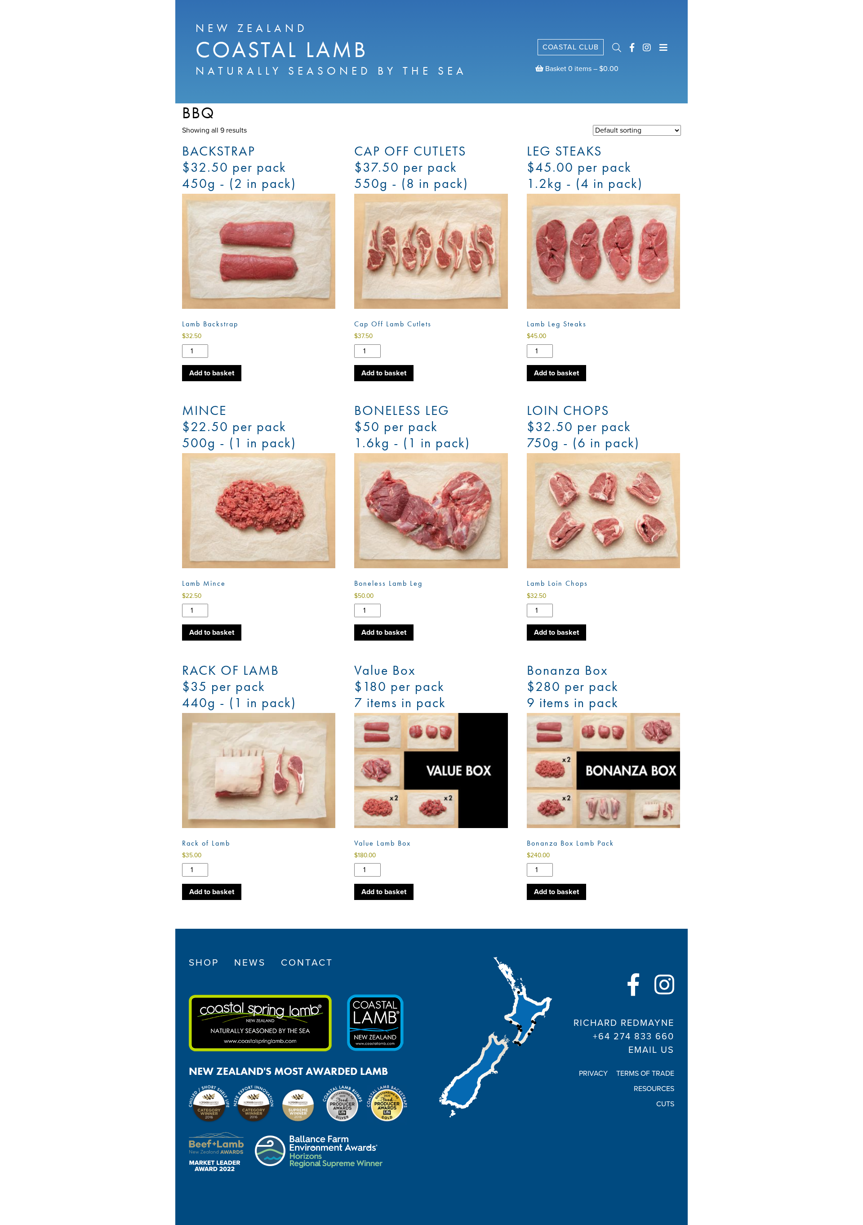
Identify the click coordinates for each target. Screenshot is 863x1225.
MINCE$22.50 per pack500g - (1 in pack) (239, 426)
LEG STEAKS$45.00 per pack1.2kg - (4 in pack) (585, 167)
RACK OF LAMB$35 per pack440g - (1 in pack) (239, 686)
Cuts (665, 1104)
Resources (654, 1088)
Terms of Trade (645, 1073)
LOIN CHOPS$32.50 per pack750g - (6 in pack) (583, 426)
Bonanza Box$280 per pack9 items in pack (572, 686)
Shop (204, 962)
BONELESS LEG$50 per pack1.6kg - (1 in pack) (412, 426)
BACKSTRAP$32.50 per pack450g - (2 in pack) (239, 167)
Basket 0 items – (580, 68)
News (250, 962)
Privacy (593, 1073)
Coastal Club (571, 47)
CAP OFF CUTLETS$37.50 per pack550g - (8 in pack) (411, 167)
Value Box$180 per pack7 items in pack (400, 686)
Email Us (651, 1050)
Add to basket (211, 373)
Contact (307, 962)
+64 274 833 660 (633, 1036)
